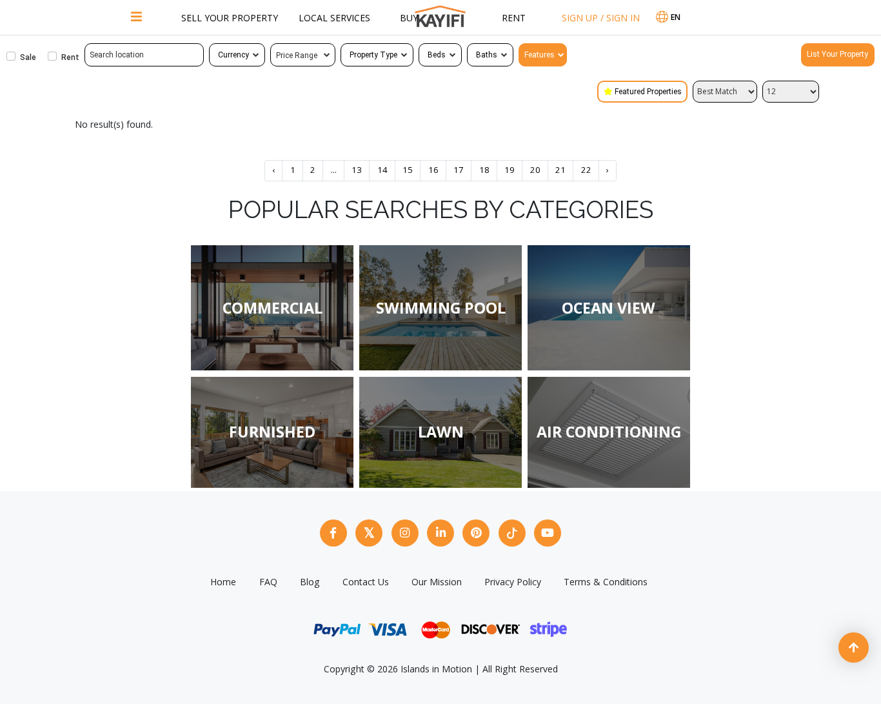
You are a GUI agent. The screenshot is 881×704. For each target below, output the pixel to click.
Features (539, 54)
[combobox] (237, 54)
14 (382, 170)
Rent (514, 18)
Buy (409, 18)
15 (407, 170)
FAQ (268, 582)
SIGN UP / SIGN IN (601, 18)
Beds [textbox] (437, 54)
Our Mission (436, 582)
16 (433, 170)
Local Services (334, 18)
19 (509, 170)
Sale (28, 57)
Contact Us (365, 582)
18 (484, 170)
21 (560, 170)
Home (223, 582)
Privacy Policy (512, 582)
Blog (310, 582)
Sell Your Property (229, 18)
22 (586, 170)
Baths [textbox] (486, 54)
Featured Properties (648, 91)
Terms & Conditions (606, 582)
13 (356, 170)
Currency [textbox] (233, 54)
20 (535, 170)
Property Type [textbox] (373, 54)
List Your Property (837, 54)
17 (458, 170)
